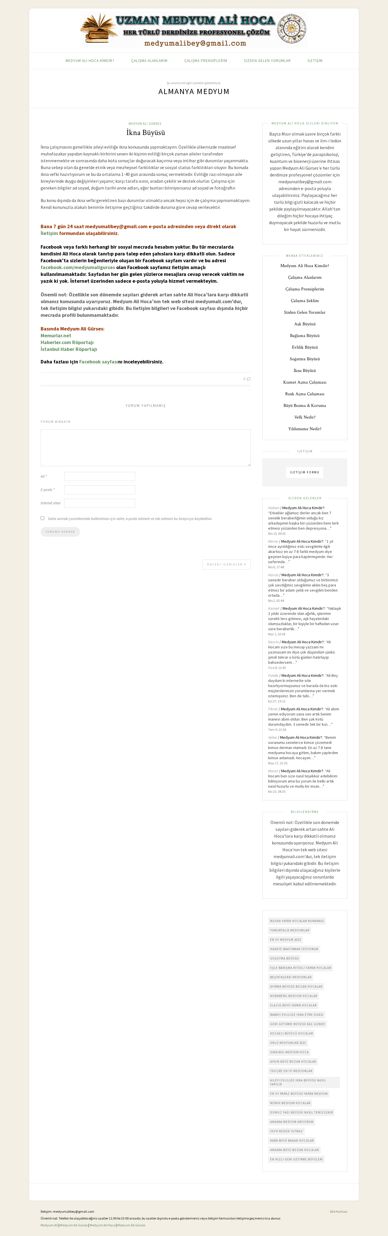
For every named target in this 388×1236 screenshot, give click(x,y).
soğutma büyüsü (284, 958)
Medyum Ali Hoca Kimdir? (90, 60)
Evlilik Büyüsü (305, 347)
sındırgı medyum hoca (289, 1052)
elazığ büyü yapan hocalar (293, 1005)
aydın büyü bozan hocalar (293, 1062)
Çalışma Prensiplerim (205, 60)
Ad (44, 476)
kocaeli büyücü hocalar (291, 1033)
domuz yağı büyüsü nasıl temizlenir (301, 1112)
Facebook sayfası (98, 361)
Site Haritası (338, 1211)
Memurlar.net (56, 335)
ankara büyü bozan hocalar (294, 1150)
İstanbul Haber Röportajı (69, 349)
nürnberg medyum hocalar (293, 996)
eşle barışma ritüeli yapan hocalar (300, 968)
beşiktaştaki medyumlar (291, 977)
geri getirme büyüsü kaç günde (297, 1024)
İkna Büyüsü (145, 132)
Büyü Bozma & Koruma (304, 406)
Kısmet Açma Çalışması (304, 382)
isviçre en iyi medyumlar (291, 1071)
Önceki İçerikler (225, 564)
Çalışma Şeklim (305, 301)
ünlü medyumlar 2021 (288, 1043)
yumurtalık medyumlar (289, 930)
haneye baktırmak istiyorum (294, 949)
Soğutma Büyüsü (305, 359)
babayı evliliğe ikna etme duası (297, 1015)
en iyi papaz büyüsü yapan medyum (299, 1094)
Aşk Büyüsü (305, 324)
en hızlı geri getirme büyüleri (296, 1159)
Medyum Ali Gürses (145, 124)
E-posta (48, 489)
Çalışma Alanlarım (149, 60)
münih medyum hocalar (290, 1103)
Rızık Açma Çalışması (304, 394)
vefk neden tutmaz (286, 1131)
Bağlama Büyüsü (305, 336)
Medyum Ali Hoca (102, 1225)
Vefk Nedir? (305, 417)
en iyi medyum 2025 (285, 940)
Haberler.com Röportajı (67, 342)
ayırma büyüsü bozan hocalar (296, 987)
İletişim (315, 60)
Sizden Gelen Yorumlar (267, 60)
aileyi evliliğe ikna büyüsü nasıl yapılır (298, 1082)
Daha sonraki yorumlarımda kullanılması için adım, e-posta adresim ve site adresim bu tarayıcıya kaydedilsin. (130, 518)
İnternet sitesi (51, 503)
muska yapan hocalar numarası (297, 921)
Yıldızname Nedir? (305, 429)
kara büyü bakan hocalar (292, 1141)
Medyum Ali (49, 1225)
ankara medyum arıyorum (292, 1122)
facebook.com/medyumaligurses (78, 267)
